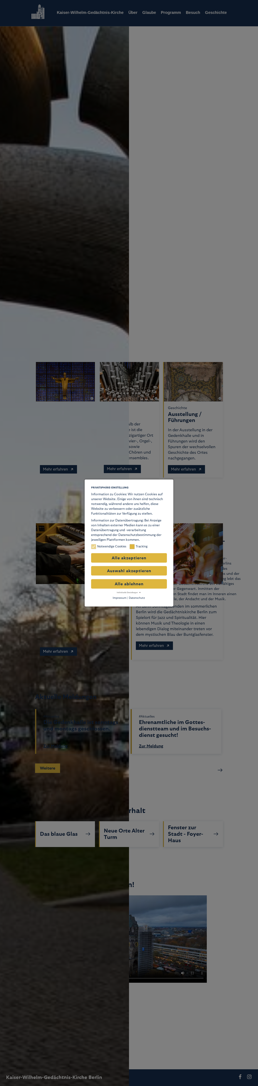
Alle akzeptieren (129, 558)
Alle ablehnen (129, 584)
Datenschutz (137, 597)
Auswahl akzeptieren (129, 571)
